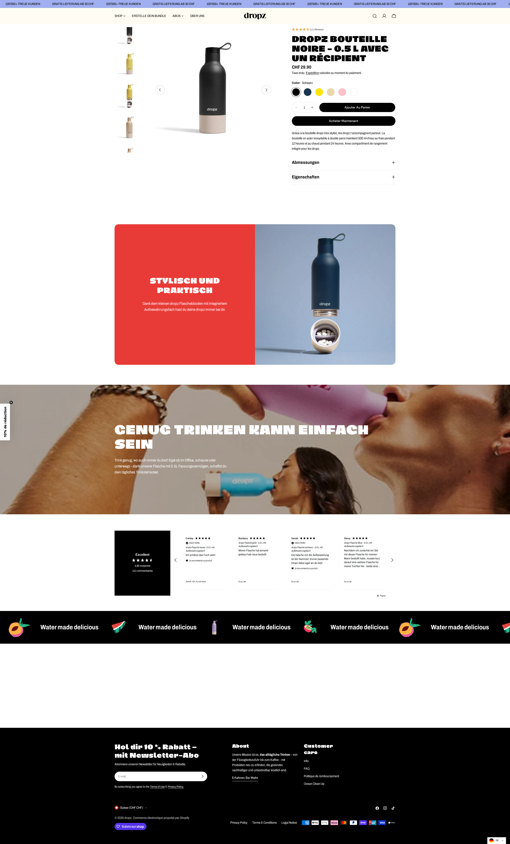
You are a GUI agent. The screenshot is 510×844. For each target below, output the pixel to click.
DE (497, 840)
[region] (283, 560)
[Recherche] (375, 16)
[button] (343, 29)
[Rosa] (342, 92)
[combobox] (496, 840)
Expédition (312, 73)
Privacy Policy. (176, 786)
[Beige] (331, 92)
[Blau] (307, 92)
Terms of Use (157, 786)
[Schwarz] (296, 92)
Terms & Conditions (264, 822)
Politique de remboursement (321, 776)
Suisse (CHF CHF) (131, 807)
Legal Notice (289, 822)
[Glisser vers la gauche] (160, 90)
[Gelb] (319, 92)
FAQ (307, 768)
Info (306, 761)
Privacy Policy (238, 822)
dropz (127, 817)
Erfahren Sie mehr (245, 778)
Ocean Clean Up (314, 783)
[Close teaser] (11, 402)
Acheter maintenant (343, 121)
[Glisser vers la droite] (266, 90)
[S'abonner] (202, 776)
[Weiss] (354, 92)
